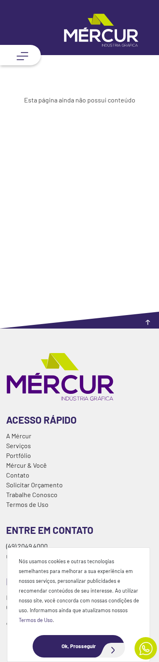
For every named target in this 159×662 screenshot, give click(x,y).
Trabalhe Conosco (31, 494)
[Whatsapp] (146, 648)
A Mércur (18, 436)
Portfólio (18, 455)
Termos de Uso (36, 620)
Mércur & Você (26, 465)
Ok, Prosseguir (79, 646)
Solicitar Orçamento (34, 485)
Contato (17, 475)
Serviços (18, 445)
